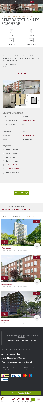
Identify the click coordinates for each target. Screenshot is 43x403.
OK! (31, 2)
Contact (13, 354)
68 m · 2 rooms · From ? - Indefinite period (14, 323)
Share (37, 222)
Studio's (25, 341)
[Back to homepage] (2, 400)
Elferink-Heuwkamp (29, 120)
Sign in (18, 401)
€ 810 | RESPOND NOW (21, 393)
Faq (18, 354)
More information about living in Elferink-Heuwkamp (17, 209)
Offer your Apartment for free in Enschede (17, 362)
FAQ (28, 401)
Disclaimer (18, 370)
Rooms (33, 341)
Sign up (13, 401)
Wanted (23, 401)
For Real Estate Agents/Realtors (13, 358)
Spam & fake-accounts (29, 370)
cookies (15, 2)
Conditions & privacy (8, 370)
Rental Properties (13, 341)
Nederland (34, 368)
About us (5, 354)
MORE (20, 74)
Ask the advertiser (28, 135)
